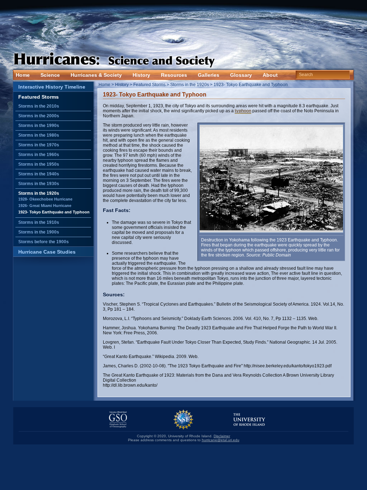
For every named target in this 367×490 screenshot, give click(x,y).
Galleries (208, 75)
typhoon (243, 110)
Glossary (241, 75)
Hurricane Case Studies (47, 252)
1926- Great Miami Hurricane (44, 205)
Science (50, 75)
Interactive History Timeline (51, 87)
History (141, 75)
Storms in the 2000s (38, 115)
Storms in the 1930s (38, 183)
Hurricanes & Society (96, 75)
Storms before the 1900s (43, 241)
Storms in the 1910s (38, 222)
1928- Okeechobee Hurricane (45, 199)
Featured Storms (38, 97)
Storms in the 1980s (38, 135)
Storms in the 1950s (38, 164)
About (270, 75)
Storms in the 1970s (38, 144)
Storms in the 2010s (38, 106)
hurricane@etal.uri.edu (220, 440)
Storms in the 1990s (38, 125)
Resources (174, 75)
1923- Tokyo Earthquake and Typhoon (54, 212)
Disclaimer (222, 436)
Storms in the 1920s (38, 193)
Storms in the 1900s (38, 232)
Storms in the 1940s (38, 173)
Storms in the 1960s (38, 154)
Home (23, 75)
